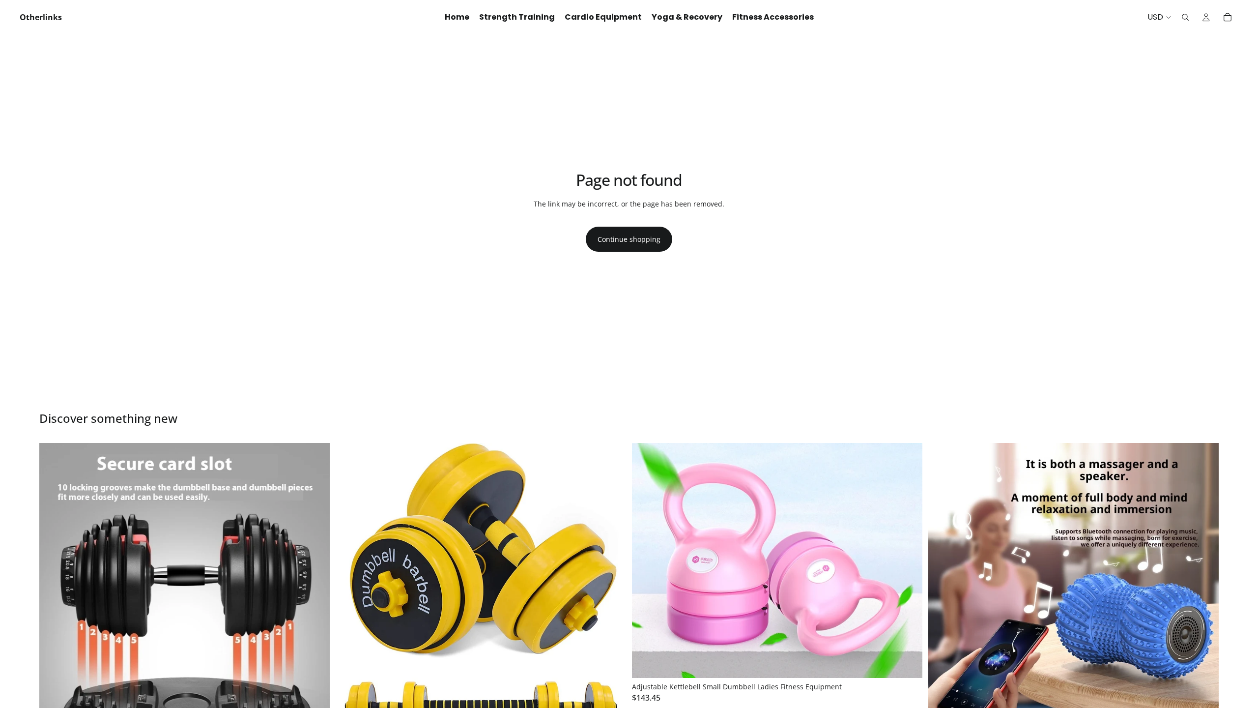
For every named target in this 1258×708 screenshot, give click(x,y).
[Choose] (907, 663)
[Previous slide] (54, 588)
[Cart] (1227, 17)
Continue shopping (629, 239)
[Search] (1185, 17)
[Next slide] (315, 588)
